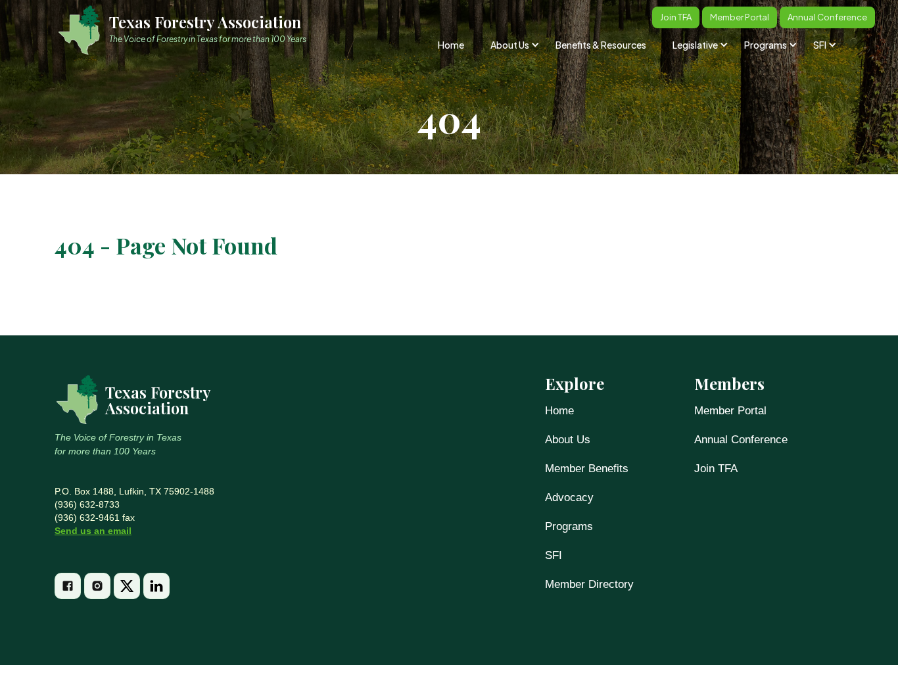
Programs (569, 526)
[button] (513, 45)
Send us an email (93, 530)
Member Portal (730, 410)
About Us (567, 439)
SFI (553, 555)
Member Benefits (586, 468)
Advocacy (569, 497)
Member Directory (589, 584)
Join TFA (716, 468)
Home (451, 45)
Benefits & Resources (600, 45)
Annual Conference (741, 439)
